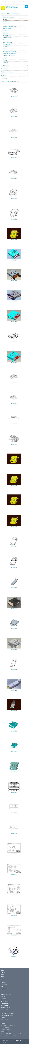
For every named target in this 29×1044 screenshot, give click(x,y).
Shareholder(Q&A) (5, 1009)
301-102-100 (14, 792)
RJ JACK (5, 58)
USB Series (5, 30)
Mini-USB (5, 19)
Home (3, 81)
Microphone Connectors (8, 17)
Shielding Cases (6, 24)
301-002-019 (14, 915)
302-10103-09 (14, 178)
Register (14, 0)
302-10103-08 (14, 137)
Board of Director (5, 1001)
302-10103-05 (14, 116)
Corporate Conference (6, 1007)
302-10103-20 (14, 403)
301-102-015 (14, 956)
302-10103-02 (14, 485)
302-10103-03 (14, 239)
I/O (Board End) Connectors (9, 51)
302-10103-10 (14, 157)
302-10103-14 (14, 444)
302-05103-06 (14, 628)
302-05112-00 (14, 608)
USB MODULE (4, 988)
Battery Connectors (7, 42)
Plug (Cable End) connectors (9, 53)
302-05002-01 (14, 710)
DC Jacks (5, 49)
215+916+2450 (14, 731)
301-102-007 (14, 874)
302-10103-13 (14, 464)
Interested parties (5, 1019)
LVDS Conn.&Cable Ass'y (8, 55)
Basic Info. (3, 996)
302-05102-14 (14, 649)
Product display (9, 81)
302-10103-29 (14, 280)
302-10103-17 (14, 424)
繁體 (14, 3)
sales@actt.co (7, 1031)
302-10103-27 (14, 321)
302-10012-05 (14, 567)
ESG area (3, 1017)
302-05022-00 (14, 669)
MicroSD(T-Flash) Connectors (9, 26)
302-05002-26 (14, 690)
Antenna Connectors (7, 37)
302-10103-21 (14, 383)
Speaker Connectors (7, 28)
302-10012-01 (14, 587)
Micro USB (5, 33)
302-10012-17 (14, 546)
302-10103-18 (14, 198)
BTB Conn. (5, 62)
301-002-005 (14, 935)
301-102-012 (14, 813)
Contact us (17, 1040)
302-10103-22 (14, 362)
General (3, 972)
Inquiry (4, 0)
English (19, 0)
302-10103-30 (14, 260)
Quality (2, 976)
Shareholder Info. (5, 1003)
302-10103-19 (14, 219)
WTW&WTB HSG (7, 35)
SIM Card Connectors (8, 21)
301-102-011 (14, 833)
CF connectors (6, 44)
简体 (24, 0)
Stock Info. (3, 1000)
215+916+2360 (14, 751)
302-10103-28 (14, 301)
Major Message (4, 1005)
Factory (2, 978)
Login (9, 0)
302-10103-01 (14, 505)
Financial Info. (4, 998)
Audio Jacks (6, 39)
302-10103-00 (14, 526)
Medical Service (4, 989)
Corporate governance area (7, 1015)
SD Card (5, 60)
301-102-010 (14, 854)
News (2, 974)
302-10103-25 (14, 342)
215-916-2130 (14, 772)
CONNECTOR (4, 984)
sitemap (21, 1040)
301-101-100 (14, 895)
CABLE (2, 986)
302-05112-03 (14, 96)
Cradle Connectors (7, 46)
